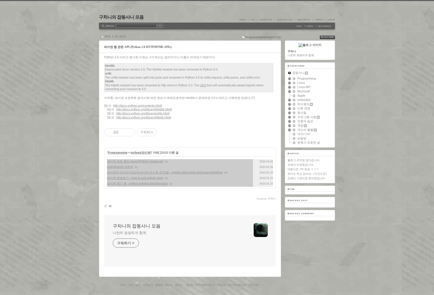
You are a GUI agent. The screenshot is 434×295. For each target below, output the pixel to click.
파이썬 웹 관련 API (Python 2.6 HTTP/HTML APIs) (138, 47)
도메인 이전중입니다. (301, 164)
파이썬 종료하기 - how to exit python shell (135, 178)
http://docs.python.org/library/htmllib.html (143, 109)
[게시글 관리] (129, 132)
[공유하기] (123, 132)
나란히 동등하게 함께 (129, 233)
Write (330, 20)
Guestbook (304, 20)
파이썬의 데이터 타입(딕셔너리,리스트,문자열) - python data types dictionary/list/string (165, 172)
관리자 (169, 284)
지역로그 (148, 284)
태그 (123, 284)
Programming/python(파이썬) (263, 37)
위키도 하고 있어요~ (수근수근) (307, 173)
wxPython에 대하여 (120, 167)
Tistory (253, 284)
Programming (117, 152)
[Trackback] (105, 206)
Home (244, 20)
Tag (252, 20)
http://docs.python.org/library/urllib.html (142, 113)
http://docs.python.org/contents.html (137, 105)
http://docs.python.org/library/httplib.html (143, 117)
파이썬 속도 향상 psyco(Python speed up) (135, 161)
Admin (319, 20)
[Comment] (109, 206)
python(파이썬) (141, 152)
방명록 (159, 284)
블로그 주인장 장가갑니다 (303, 160)
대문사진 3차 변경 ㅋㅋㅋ (303, 169)
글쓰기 (178, 284)
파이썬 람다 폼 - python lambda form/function (137, 183)
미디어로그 (134, 284)
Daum (222, 284)
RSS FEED (331, 37)
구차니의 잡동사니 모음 (121, 17)
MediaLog (265, 20)
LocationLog (284, 20)
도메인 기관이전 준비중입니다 (306, 178)
